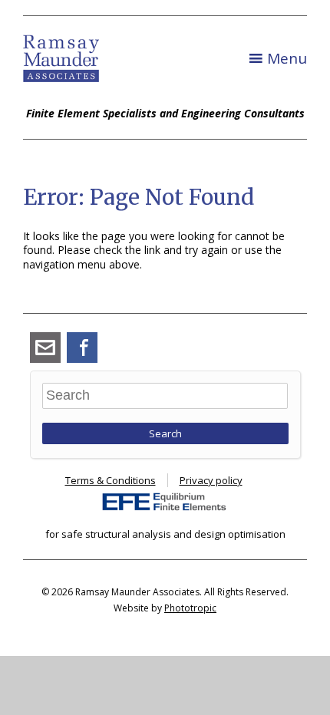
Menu (287, 58)
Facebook (82, 347)
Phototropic (190, 608)
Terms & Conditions (110, 480)
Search (165, 433)
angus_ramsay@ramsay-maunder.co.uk (45, 347)
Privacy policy (211, 480)
